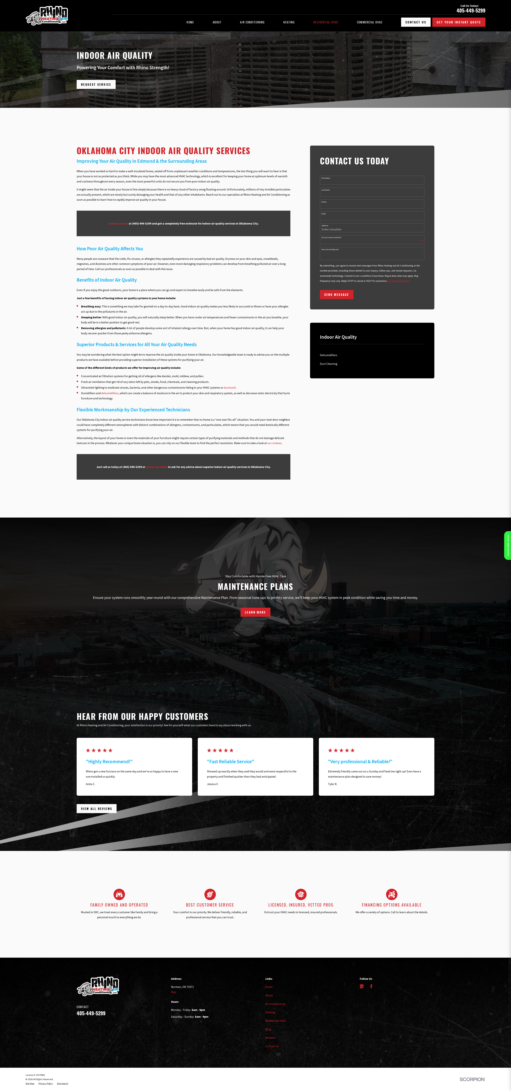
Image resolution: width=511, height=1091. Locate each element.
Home (269, 987)
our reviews (274, 443)
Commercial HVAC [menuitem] (369, 22)
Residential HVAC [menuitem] (325, 22)
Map (173, 992)
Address (325, 226)
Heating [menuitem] (289, 22)
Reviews (270, 1037)
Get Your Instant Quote (459, 22)
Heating (270, 1012)
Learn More (255, 612)
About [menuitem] (217, 22)
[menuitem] (372, 355)
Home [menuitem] (190, 22)
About (269, 995)
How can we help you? (330, 249)
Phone (324, 202)
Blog (268, 1029)
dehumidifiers (109, 393)
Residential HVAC (275, 1021)
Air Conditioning (275, 1004)
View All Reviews (96, 808)
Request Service (96, 84)
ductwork (230, 387)
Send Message (336, 294)
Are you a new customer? (332, 237)
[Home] (47, 15)
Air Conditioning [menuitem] (252, 22)
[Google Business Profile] (362, 986)
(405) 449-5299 (141, 223)
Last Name (326, 190)
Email (324, 214)
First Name (326, 178)
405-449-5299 (471, 10)
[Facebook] (371, 986)
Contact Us (415, 22)
